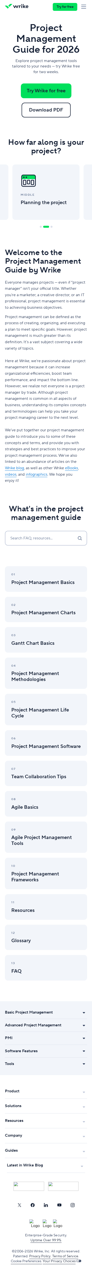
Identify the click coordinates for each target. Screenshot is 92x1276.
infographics (36, 474)
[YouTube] (59, 1205)
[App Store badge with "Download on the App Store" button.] (28, 1186)
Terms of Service (65, 1256)
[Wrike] (18, 6)
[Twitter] (19, 1205)
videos (10, 474)
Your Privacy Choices (59, 1261)
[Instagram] (72, 1205)
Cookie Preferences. (26, 1261)
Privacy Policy (40, 1256)
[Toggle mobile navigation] (84, 7)
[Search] (79, 538)
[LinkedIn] (45, 1205)
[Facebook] (32, 1205)
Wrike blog (14, 468)
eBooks (71, 468)
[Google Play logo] (63, 1186)
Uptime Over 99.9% (45, 1240)
